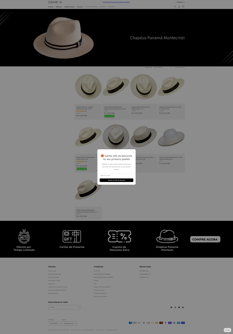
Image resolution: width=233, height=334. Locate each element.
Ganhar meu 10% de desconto (116, 180)
